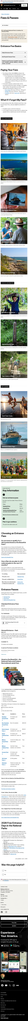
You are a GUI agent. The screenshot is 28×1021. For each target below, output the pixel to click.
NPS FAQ (3, 1002)
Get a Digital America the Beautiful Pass (10, 817)
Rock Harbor (8, 90)
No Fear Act (3, 1004)
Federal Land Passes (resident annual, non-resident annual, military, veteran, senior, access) (12, 62)
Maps (10, 8)
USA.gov (3, 1011)
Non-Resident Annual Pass (5, 723)
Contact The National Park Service (8, 1000)
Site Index (4, 904)
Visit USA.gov (4, 1018)
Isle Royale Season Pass (8, 56)
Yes (5, 870)
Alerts (5, 8)
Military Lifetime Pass (5, 746)
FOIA (2, 996)
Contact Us (4, 898)
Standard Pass (6, 506)
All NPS (14, 926)
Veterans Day (13, 854)
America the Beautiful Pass (9, 510)
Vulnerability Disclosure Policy (7, 1009)
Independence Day (12, 846)
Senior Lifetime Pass (5, 734)
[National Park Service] (1, 5)
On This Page (8, 25)
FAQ (3, 902)
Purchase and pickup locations (8, 788)
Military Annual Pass (5, 740)
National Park (9, 5)
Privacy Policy (4, 994)
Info (1, 8)
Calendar (14, 8)
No (5, 874)
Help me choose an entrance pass (10, 514)
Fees (18, 8)
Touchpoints (6, 880)
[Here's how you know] (14, 1)
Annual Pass (6, 508)
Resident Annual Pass (5, 717)
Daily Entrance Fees (7, 52)
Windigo (7, 91)
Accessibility (3, 992)
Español (3, 906)
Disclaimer (3, 1006)
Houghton (7, 93)
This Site (14, 922)
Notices (2, 998)
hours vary (17, 93)
